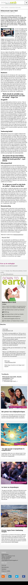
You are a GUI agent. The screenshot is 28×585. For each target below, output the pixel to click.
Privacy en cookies (6, 571)
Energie (8, 270)
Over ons (4, 565)
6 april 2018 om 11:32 (7, 330)
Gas (11, 270)
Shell (4, 274)
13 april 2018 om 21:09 (10, 362)
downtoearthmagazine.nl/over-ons (12, 318)
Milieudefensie (9, 274)
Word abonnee (5, 567)
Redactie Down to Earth (5, 12)
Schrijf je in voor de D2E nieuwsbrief (8, 266)
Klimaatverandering (18, 270)
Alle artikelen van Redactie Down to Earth (14, 321)
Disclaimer (4, 569)
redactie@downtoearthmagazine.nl (12, 316)
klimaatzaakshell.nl (18, 234)
